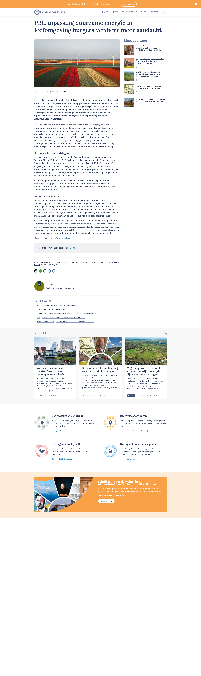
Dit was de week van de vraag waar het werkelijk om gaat (100, 370)
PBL (38, 91)
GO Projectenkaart (129, 12)
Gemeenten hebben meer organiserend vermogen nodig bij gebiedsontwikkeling (149, 48)
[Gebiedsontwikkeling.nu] (65, 12)
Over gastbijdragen (60, 431)
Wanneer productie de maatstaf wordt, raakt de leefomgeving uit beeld (52, 371)
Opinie (40, 395)
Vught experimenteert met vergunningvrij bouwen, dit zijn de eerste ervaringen (148, 74)
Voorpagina (103, 12)
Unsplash (66, 238)
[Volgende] (165, 333)
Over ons (154, 12)
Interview (140, 395)
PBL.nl (72, 247)
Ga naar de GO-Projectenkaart (133, 431)
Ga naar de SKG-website (62, 459)
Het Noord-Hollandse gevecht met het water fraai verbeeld (149, 87)
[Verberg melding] (196, 4)
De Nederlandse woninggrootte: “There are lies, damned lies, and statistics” (150, 61)
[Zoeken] (164, 12)
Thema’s (143, 12)
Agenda (114, 12)
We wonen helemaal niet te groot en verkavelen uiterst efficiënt (150, 100)
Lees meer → (129, 4)
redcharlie (53, 238)
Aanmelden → (106, 501)
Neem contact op (127, 459)
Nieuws (38, 100)
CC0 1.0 (37, 264)
